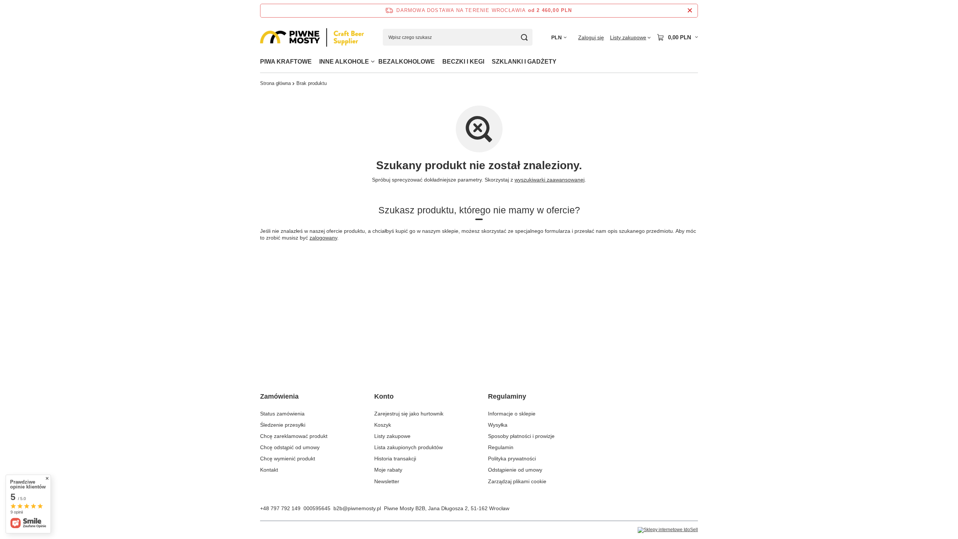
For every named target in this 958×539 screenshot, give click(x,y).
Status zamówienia (282, 414)
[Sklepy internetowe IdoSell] (668, 530)
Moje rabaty (388, 470)
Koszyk (382, 425)
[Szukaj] (524, 37)
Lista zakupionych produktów (408, 447)
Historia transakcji (395, 459)
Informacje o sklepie (512, 414)
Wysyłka (497, 425)
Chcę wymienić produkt (287, 459)
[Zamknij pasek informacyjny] (690, 10)
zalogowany (323, 238)
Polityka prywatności (512, 459)
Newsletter (386, 481)
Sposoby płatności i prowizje (521, 436)
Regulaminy (507, 396)
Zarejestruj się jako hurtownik (408, 414)
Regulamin (500, 447)
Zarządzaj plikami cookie (517, 481)
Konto (384, 396)
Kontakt (269, 470)
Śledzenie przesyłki (282, 425)
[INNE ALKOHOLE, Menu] (373, 61)
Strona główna (275, 83)
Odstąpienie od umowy (515, 470)
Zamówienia (279, 396)
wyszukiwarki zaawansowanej (550, 180)
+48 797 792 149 (280, 508)
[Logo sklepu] (312, 37)
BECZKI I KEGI (463, 61)
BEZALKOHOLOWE (406, 61)
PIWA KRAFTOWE (286, 61)
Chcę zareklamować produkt (293, 436)
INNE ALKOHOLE (344, 61)
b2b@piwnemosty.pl (357, 508)
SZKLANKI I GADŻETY (524, 61)
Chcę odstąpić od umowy (290, 447)
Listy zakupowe (392, 436)
